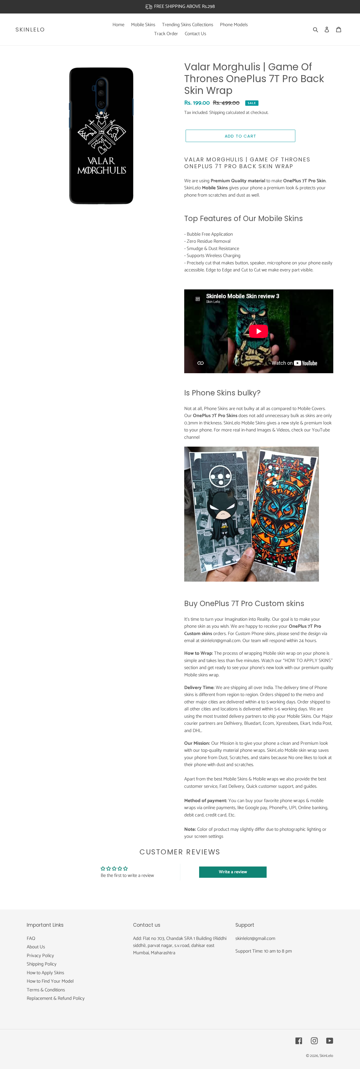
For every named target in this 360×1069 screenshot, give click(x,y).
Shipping (217, 112)
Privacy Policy (40, 956)
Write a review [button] (233, 872)
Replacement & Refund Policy (56, 998)
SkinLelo (30, 29)
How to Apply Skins (45, 973)
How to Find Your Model (50, 981)
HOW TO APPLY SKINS (308, 661)
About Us (36, 947)
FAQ (31, 938)
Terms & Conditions (46, 990)
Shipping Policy (42, 964)
